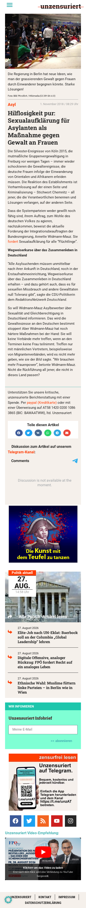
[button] (9, 5)
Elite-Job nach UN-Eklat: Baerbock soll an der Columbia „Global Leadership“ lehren (48, 637)
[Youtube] (57, 821)
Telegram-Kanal (21, 452)
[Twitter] (29, 821)
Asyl (12, 104)
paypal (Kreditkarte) (42, 403)
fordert (13, 242)
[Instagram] (70, 821)
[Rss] (43, 821)
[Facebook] (15, 821)
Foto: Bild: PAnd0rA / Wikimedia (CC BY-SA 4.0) (31, 96)
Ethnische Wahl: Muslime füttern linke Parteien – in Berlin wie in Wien (46, 687)
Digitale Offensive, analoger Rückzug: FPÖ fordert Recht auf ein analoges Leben (45, 662)
